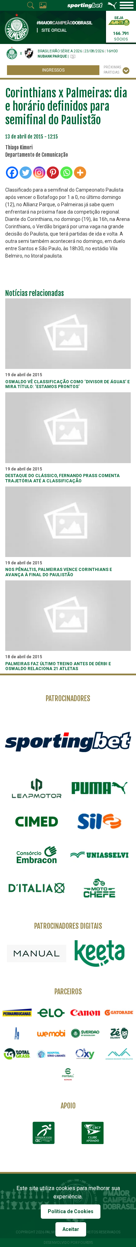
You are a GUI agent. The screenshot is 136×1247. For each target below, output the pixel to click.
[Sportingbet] (68, 741)
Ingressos (53, 70)
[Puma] (99, 788)
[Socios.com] (85, 1033)
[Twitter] (26, 172)
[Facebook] (12, 172)
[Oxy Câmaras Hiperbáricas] (85, 1054)
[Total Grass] (17, 1054)
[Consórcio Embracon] (36, 854)
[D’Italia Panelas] (36, 888)
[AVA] (119, 1054)
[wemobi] (51, 1033)
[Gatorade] (119, 1012)
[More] (80, 172)
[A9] (17, 1033)
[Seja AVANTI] (119, 20)
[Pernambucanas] (17, 1012)
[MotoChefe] (99, 888)
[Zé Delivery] (119, 1033)
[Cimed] (36, 821)
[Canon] (85, 1012)
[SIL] (99, 821)
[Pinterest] (53, 172)
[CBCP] (92, 1133)
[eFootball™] (68, 1074)
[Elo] (51, 1012)
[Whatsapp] (66, 172)
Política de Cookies (70, 1211)
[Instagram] (39, 172)
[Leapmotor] (36, 788)
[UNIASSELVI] (99, 854)
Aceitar (70, 1229)
